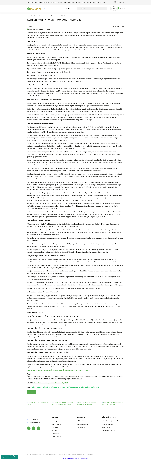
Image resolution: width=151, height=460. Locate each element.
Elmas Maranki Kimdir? (90, 2)
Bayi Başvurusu (81, 427)
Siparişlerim (55, 433)
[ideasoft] (66, 459)
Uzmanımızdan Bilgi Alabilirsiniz (9, 457)
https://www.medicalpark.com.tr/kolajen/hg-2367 (51, 383)
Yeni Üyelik (55, 427)
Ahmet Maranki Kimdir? (75, 2)
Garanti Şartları (106, 427)
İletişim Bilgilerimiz (82, 424)
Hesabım (54, 430)
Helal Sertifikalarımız (83, 421)
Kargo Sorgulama (57, 437)
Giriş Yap (54, 421)
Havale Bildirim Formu (108, 430)
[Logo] (34, 8)
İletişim (52, 2)
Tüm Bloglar (31, 392)
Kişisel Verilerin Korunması (34, 2)
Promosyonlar (101, 2)
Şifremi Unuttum (57, 424)
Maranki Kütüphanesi (62, 2)
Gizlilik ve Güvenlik (107, 424)
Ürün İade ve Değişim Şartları (110, 421)
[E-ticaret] (75, 458)
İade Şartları (45, 2)
